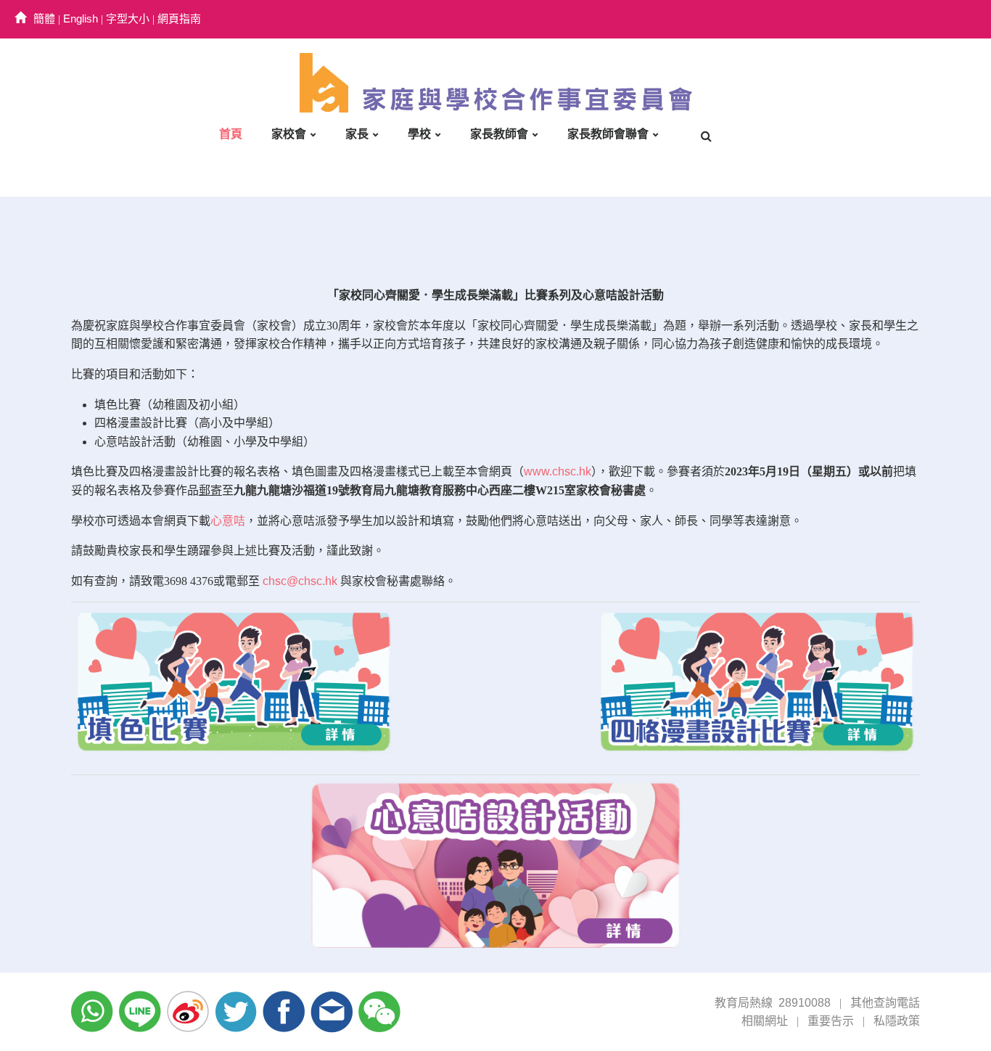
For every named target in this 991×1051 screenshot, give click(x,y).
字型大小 (127, 18)
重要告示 (830, 1021)
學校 (419, 134)
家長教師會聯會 (608, 134)
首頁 (230, 134)
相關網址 (764, 1021)
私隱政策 (896, 1021)
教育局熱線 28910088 (773, 1003)
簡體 (44, 18)
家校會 (288, 134)
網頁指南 (179, 18)
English (80, 18)
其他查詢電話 (885, 1003)
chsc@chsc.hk (300, 581)
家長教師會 (499, 134)
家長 (357, 134)
